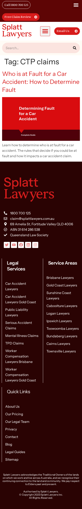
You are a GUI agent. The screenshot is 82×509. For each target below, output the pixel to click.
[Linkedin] (28, 245)
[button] (76, 5)
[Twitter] (7, 245)
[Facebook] (21, 245)
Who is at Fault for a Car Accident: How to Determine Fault (40, 81)
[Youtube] (14, 245)
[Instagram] (35, 245)
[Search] (74, 48)
